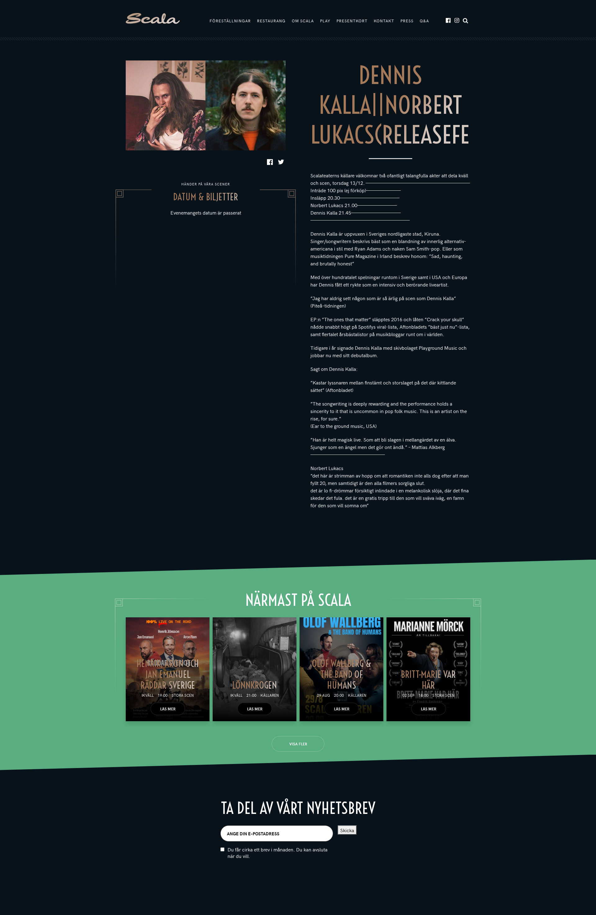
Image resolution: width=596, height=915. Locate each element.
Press (406, 21)
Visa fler (298, 743)
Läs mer (167, 708)
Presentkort (352, 21)
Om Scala (303, 21)
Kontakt (384, 21)
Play (325, 21)
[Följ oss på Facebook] (448, 20)
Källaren (269, 695)
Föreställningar (230, 21)
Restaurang (271, 21)
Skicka (347, 830)
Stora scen (183, 695)
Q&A (424, 21)
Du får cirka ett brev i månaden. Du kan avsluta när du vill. (277, 852)
